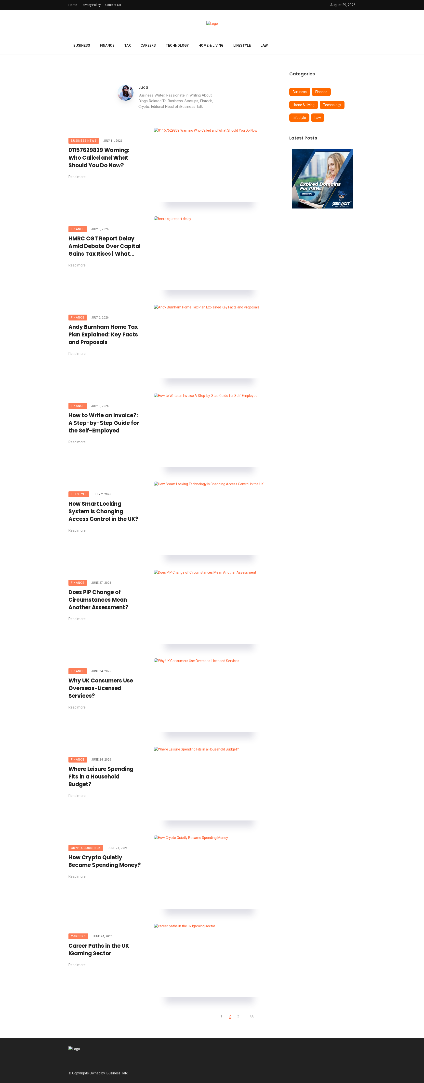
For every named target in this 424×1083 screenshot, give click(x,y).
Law (264, 45)
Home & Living (211, 45)
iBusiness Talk (117, 1073)
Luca (143, 87)
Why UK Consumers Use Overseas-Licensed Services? (100, 688)
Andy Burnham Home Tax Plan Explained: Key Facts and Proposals (103, 334)
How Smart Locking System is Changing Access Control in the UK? (103, 511)
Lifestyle (242, 45)
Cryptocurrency (86, 848)
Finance (107, 45)
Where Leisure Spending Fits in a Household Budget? (100, 776)
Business (81, 45)
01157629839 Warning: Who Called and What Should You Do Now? (98, 158)
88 (252, 1016)
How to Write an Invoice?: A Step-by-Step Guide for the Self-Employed (103, 423)
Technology (177, 45)
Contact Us (113, 5)
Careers (148, 45)
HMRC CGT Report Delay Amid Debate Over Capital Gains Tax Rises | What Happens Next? (104, 246)
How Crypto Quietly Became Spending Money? (104, 861)
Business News (83, 140)
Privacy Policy (91, 5)
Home (72, 5)
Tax (127, 45)
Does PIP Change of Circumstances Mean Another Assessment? (98, 600)
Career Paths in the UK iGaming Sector (98, 949)
